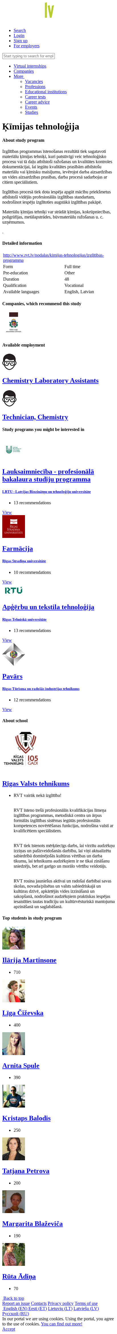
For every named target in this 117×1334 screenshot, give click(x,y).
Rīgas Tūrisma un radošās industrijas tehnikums (41, 689)
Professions (35, 86)
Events (31, 107)
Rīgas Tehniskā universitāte (24, 619)
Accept (8, 1329)
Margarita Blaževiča (32, 1223)
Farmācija (17, 548)
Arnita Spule (20, 1065)
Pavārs (12, 676)
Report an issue (16, 1303)
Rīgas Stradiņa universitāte (24, 561)
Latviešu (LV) (86, 1308)
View (7, 512)
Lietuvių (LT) (60, 1308)
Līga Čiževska (22, 1013)
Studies (31, 112)
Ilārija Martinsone (29, 960)
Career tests (35, 96)
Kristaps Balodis (26, 1118)
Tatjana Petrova (25, 1171)
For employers (26, 45)
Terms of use (86, 1303)
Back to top (13, 1298)
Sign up (21, 40)
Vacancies (34, 81)
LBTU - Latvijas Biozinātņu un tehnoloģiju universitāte (46, 491)
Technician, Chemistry (35, 417)
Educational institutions (46, 91)
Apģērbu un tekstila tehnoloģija (48, 607)
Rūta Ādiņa (19, 1276)
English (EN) (15, 1308)
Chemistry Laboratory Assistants (50, 380)
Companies (24, 71)
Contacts (39, 1303)
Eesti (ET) (37, 1308)
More (19, 76)
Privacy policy (61, 1303)
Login (19, 35)
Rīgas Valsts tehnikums (35, 783)
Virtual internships (30, 66)
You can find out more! (61, 1323)
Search (20, 30)
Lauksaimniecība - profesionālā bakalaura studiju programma (48, 475)
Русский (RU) (15, 1313)
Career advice (37, 102)
